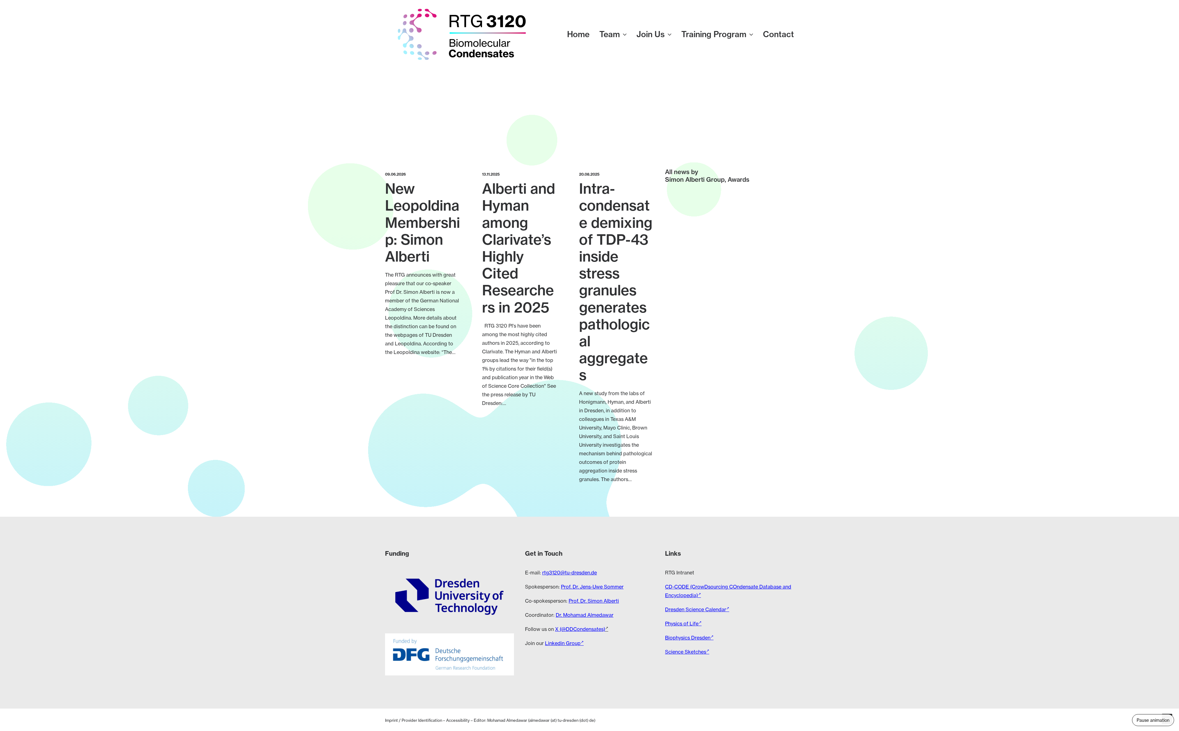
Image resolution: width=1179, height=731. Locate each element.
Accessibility (458, 720)
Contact (778, 34)
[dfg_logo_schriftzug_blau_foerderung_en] (449, 654)
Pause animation (1153, 720)
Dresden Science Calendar (695, 609)
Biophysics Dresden (687, 638)
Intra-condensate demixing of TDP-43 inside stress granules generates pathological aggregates (615, 282)
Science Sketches (685, 652)
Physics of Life (681, 623)
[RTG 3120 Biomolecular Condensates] (462, 34)
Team (609, 34)
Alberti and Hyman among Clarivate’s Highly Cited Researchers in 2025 (518, 248)
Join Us (650, 34)
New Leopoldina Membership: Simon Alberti (422, 222)
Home (578, 34)
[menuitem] (580, 34)
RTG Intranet (679, 573)
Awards (738, 179)
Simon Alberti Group (695, 179)
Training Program (713, 34)
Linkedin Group (563, 643)
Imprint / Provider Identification (413, 720)
